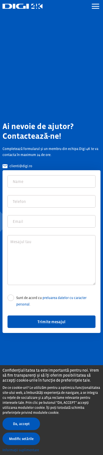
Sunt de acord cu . (51, 301)
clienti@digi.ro (20, 166)
